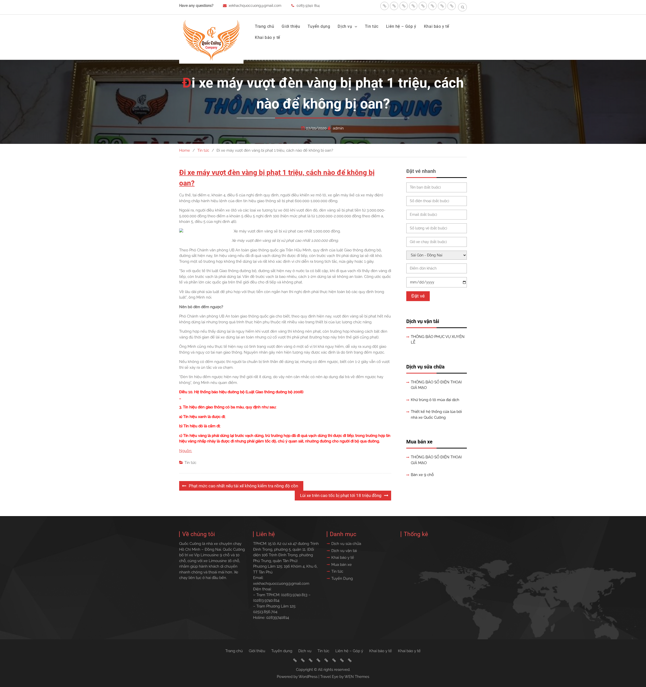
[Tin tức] (423, 6)
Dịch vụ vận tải (422, 321)
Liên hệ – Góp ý (401, 26)
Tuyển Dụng (342, 578)
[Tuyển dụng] (403, 6)
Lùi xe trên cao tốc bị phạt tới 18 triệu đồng (341, 495)
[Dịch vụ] (413, 6)
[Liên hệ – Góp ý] (432, 6)
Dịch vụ (345, 26)
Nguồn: (185, 450)
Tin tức (372, 26)
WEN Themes (356, 676)
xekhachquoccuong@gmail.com (255, 6)
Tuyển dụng (319, 26)
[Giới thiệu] (394, 6)
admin (338, 128)
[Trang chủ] (384, 6)
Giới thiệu (291, 26)
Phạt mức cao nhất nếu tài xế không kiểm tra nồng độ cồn (243, 485)
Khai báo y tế (436, 26)
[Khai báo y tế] (442, 6)
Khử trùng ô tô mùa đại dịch (435, 400)
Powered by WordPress (297, 676)
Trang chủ (264, 26)
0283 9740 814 (308, 6)
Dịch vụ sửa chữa (425, 367)
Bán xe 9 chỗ (422, 474)
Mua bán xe (419, 442)
